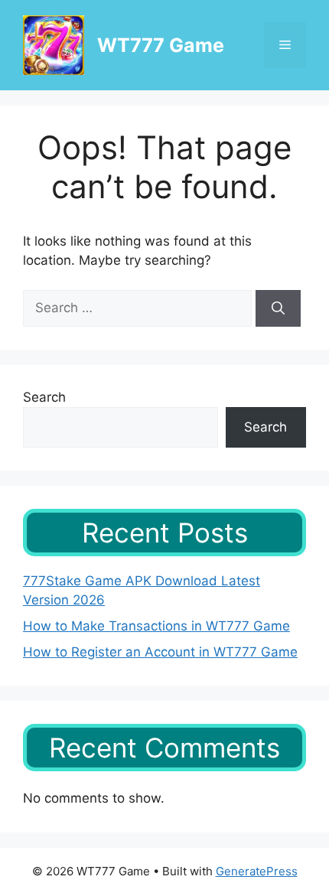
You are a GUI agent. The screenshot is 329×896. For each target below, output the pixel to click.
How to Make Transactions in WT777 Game (156, 626)
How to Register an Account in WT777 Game (160, 652)
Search (44, 397)
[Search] (278, 308)
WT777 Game (160, 45)
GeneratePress (257, 871)
